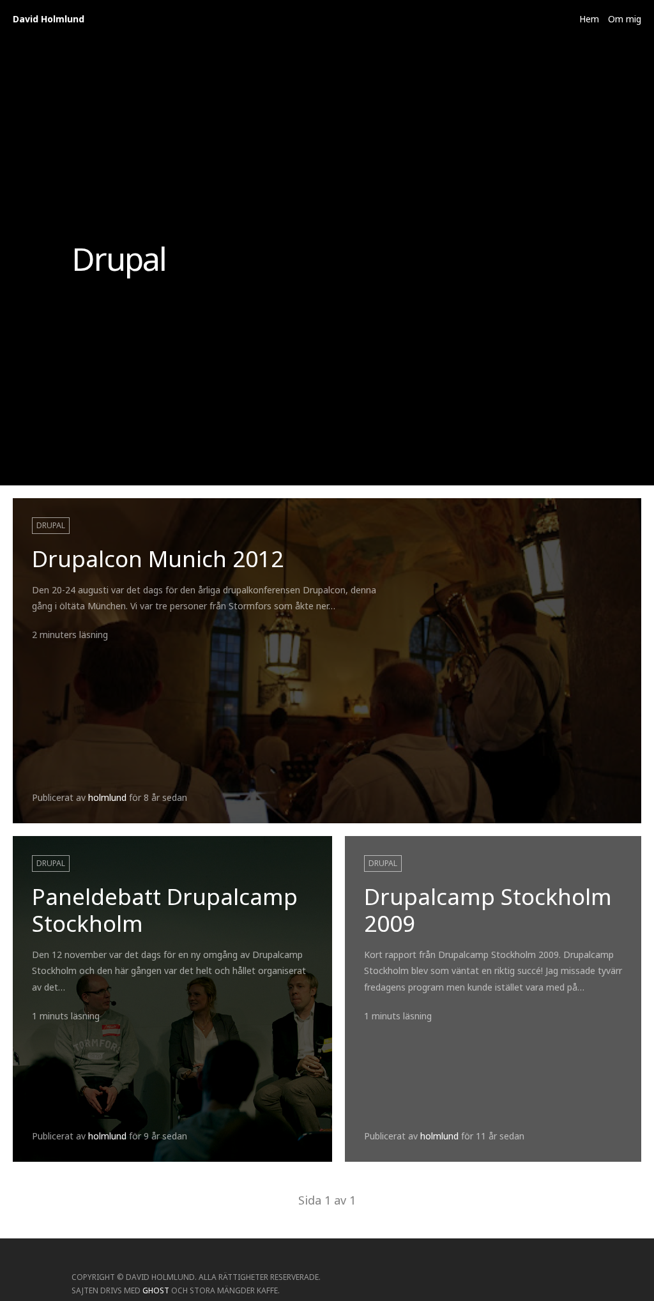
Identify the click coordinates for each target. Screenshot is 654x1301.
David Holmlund (48, 19)
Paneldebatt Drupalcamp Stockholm (165, 909)
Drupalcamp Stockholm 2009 (488, 909)
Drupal (50, 525)
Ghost (155, 1290)
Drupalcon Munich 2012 (158, 559)
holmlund (107, 797)
